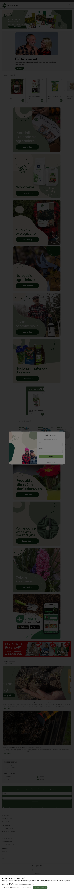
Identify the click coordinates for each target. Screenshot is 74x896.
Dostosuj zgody (26, 887)
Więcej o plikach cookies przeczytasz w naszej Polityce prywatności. (18, 884)
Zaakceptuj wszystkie (40, 887)
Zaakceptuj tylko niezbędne (11, 887)
